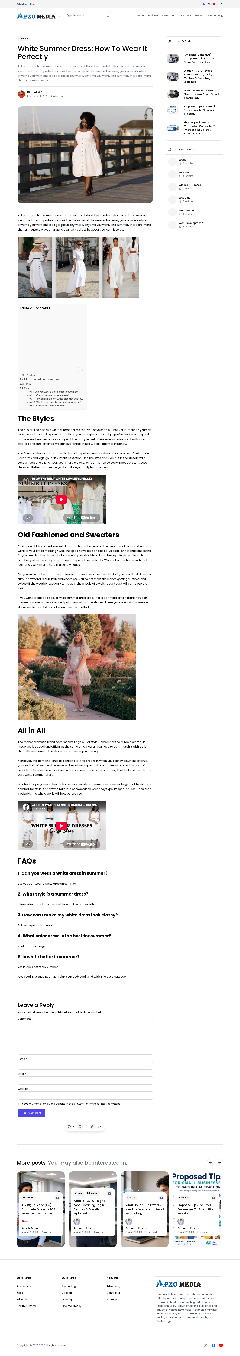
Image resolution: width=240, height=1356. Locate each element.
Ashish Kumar (30, 1228)
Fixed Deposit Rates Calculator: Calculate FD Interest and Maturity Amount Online (199, 128)
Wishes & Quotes (190, 185)
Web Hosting (187, 210)
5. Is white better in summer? (49, 405)
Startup (131, 1197)
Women (184, 172)
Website (23, 1089)
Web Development (191, 223)
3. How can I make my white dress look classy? (58, 398)
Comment (25, 1019)
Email (22, 1074)
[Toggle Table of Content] (79, 370)
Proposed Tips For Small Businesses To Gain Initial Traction (200, 110)
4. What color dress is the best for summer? (58, 402)
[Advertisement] (51, 339)
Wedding (184, 197)
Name (22, 1059)
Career (79, 1193)
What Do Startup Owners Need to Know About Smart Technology (201, 94)
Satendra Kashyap (85, 1228)
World (183, 159)
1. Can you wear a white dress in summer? (55, 391)
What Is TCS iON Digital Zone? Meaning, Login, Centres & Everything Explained (198, 76)
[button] (221, 4)
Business (184, 1197)
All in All (27, 383)
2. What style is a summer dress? (51, 395)
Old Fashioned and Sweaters (41, 379)
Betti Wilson (34, 92)
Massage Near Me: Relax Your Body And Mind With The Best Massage (79, 977)
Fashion (24, 38)
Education (28, 1197)
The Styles (28, 375)
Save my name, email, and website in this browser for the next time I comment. (71, 1104)
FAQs (25, 388)
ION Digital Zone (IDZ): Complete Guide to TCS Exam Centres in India (199, 58)
